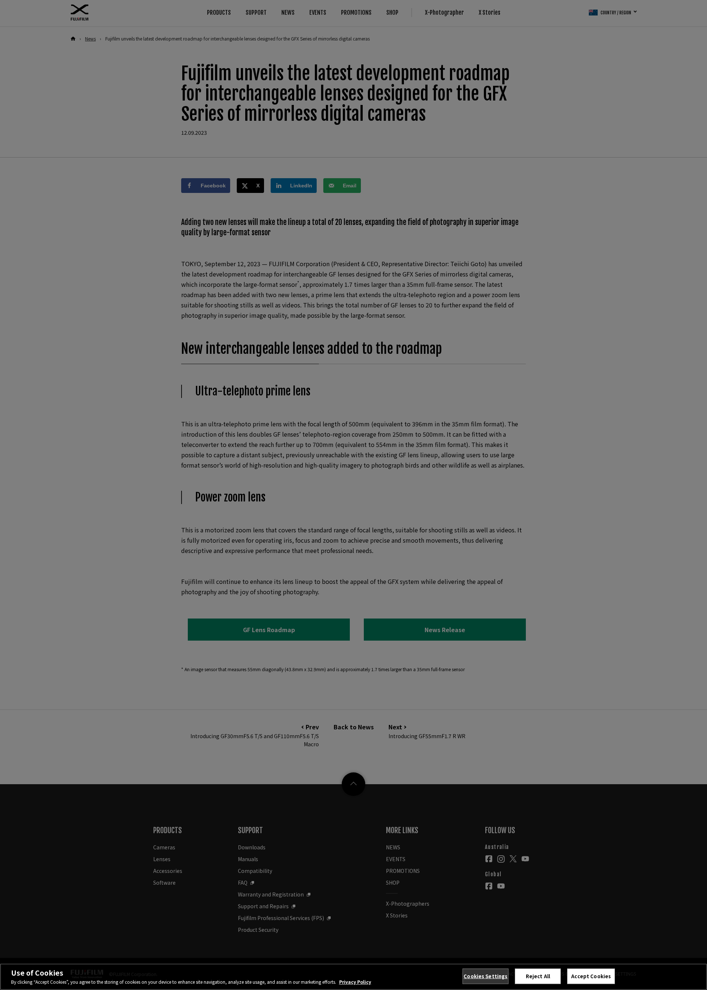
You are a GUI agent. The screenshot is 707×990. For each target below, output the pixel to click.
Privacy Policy (355, 982)
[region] (353, 976)
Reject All (538, 976)
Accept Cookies (591, 976)
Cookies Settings (485, 976)
